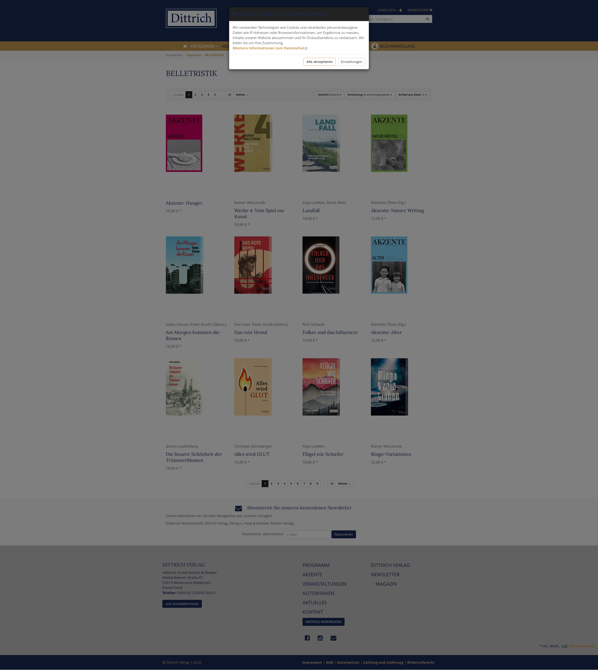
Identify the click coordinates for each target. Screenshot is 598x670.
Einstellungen (351, 61)
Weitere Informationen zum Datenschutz (270, 48)
